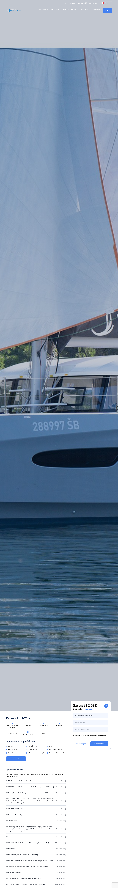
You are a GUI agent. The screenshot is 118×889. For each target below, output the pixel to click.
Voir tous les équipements (16, 759)
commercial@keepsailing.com (87, 3)
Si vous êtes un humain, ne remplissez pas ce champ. (89, 735)
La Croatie (89, 709)
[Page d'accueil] (14, 10)
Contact (107, 10)
